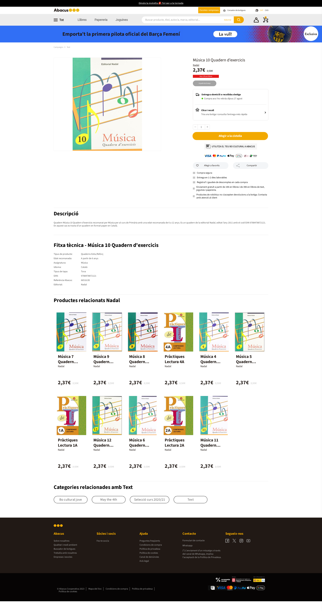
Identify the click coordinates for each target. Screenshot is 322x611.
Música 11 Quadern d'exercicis (210, 445)
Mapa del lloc (95, 589)
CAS (266, 10)
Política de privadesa (150, 549)
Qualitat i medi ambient (65, 545)
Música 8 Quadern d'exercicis (139, 362)
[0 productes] (265, 22)
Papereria (101, 19)
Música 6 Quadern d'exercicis (139, 445)
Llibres (82, 19)
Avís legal (144, 561)
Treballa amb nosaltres (65, 553)
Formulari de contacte (193, 540)
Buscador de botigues (64, 549)
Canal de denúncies (149, 557)
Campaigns (59, 47)
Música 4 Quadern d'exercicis (210, 362)
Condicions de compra (151, 545)
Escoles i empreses (209, 10)
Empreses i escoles (63, 557)
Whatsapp (187, 545)
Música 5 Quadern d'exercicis (246, 362)
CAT (261, 10)
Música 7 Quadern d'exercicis (68, 362)
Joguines (122, 19)
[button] (256, 20)
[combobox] (177, 20)
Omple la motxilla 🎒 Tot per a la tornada (161, 3)
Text (68, 47)
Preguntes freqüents (150, 541)
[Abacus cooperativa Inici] (67, 11)
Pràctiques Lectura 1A (68, 442)
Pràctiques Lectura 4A (174, 359)
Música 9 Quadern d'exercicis (103, 362)
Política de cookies (149, 553)
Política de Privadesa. (210, 557)
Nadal (196, 65)
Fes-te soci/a (103, 541)
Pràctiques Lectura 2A (174, 442)
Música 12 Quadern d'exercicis (103, 445)
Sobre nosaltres (61, 541)
